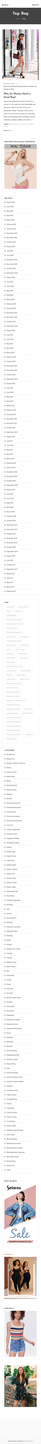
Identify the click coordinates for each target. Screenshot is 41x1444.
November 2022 (12, 370)
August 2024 (11, 277)
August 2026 (11, 202)
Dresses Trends (12, 834)
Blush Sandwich (12, 785)
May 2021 (10, 450)
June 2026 (10, 206)
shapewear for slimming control (16, 700)
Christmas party (11, 645)
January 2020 (11, 520)
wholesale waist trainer (13, 734)
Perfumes (10, 989)
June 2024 (10, 286)
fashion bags (11, 851)
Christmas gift (11, 812)
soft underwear (12, 1050)
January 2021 (11, 467)
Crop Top (10, 825)
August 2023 (11, 330)
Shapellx (8, 1254)
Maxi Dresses (11, 966)
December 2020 (12, 472)
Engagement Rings (13, 838)
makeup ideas (20, 675)
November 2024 (12, 264)
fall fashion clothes (13, 843)
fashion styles (11, 658)
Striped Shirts (11, 1064)
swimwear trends (12, 1090)
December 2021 (12, 419)
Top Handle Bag (12, 1099)
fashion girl (10, 653)
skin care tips (29, 709)
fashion (9, 649)
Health (9, 940)
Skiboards (10, 1042)
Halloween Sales (12, 931)
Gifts (8, 909)
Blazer (9, 781)
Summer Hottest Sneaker (15, 1081)
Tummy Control (12, 1112)
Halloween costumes (13, 927)
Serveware (10, 1011)
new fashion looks (12, 687)
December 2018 (12, 538)
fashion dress (20, 649)
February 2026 (11, 224)
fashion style (22, 653)
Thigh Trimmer (12, 1095)
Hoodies (9, 944)
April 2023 (10, 348)
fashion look (11, 874)
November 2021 (12, 423)
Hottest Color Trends (13, 949)
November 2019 (12, 529)
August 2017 (11, 573)
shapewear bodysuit (13, 1019)
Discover (7, 130)
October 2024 (11, 268)
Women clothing (12, 739)
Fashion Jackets (12, 869)
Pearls (9, 984)
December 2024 (12, 260)
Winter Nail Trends (13, 1157)
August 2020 (11, 489)
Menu (6, 5)
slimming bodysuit (12, 713)
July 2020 (10, 494)
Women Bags (11, 1161)
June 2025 (10, 255)
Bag (10, 124)
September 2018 (12, 551)
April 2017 (10, 582)
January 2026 (11, 229)
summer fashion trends (14, 1077)
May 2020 (10, 503)
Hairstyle (9, 922)
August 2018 (11, 556)
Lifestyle (9, 953)
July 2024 (10, 282)
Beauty (15, 86)
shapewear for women (13, 705)
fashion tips (24, 124)
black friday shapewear (14, 632)
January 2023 (11, 361)
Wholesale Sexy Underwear (16, 1152)
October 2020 (11, 481)
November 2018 (12, 543)
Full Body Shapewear (13, 900)
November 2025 (12, 237)
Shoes (9, 1033)
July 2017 (10, 578)
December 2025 (12, 233)
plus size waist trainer (13, 692)
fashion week (11, 887)
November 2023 (12, 317)
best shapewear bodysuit (14, 619)
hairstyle (9, 675)
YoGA (8, 1170)
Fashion (9, 847)
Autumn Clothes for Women (16, 763)
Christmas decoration (14, 807)
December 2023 (12, 313)
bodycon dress (11, 636)
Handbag (10, 935)
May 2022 (10, 397)
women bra (10, 1165)
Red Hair (9, 1002)
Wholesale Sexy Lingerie (15, 1148)
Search (34, 5)
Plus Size (10, 993)
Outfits (9, 980)
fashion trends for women (14, 666)
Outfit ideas (10, 975)
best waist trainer (12, 628)
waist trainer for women (14, 717)
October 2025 (11, 242)
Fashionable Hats (12, 891)
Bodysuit (9, 794)
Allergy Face (11, 759)
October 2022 (11, 374)
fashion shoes (11, 878)
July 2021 (10, 441)
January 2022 (11, 414)
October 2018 (11, 547)
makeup (9, 958)
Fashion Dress (11, 856)
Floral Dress (10, 896)
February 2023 (11, 357)
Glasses (9, 913)
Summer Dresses (12, 1073)
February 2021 (11, 463)
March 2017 (11, 587)
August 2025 (11, 246)
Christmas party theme (14, 821)
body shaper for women (14, 641)
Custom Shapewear (13, 829)
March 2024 (11, 299)
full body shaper (26, 671)
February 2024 (11, 304)
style (8, 1068)
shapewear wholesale (13, 709)
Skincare (9, 1046)
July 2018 (10, 560)
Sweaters (10, 1086)
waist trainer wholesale (13, 722)
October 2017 (11, 565)
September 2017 (12, 569)
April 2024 (10, 295)
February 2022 (11, 410)
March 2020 (11, 512)
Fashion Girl (33, 86)
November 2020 (12, 476)
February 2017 (11, 591)
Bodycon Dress (12, 790)
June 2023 (10, 339)
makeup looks (11, 679)
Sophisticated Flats (13, 1055)
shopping (10, 1037)
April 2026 (10, 215)
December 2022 (12, 366)
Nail (8, 971)
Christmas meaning (13, 816)
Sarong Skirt (11, 1006)
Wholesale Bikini (12, 1139)
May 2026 (10, 211)
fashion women (11, 671)
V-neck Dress (11, 1121)
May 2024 (10, 290)
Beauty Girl (16, 124)
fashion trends (11, 662)
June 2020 (10, 498)
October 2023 (11, 321)
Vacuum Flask (11, 1126)
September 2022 (12, 379)
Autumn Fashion (24, 607)
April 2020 (10, 507)
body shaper (24, 636)
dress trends (24, 645)
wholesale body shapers (14, 726)
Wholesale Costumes (14, 1143)
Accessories (8, 86)
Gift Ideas (10, 905)
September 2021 (12, 432)
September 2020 (12, 485)
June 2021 (10, 445)
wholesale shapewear (13, 730)
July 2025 (10, 251)
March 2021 (11, 459)
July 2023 (10, 335)
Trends (9, 1103)
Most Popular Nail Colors (14, 683)
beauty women (23, 86)
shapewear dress (12, 1024)
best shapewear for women (15, 624)
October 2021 (11, 428)
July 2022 (10, 388)
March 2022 (11, 405)
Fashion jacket (11, 865)
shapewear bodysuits (13, 696)
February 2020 (11, 516)
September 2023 (12, 326)
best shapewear (11, 615)
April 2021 (10, 454)
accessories (10, 607)
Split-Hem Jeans (12, 1059)
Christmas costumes (13, 803)
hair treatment (11, 918)
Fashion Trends (9, 89)
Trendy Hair (10, 1108)
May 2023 (10, 344)
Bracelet (9, 798)
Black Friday (11, 776)
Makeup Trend (24, 679)
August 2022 (11, 383)
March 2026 (11, 220)
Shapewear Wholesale (14, 1028)
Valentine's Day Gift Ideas (15, 1130)
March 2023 (11, 352)
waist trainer (11, 1134)
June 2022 (10, 392)
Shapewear (10, 1015)
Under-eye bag (11, 1117)
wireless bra (29, 734)
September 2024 (12, 273)
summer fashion (27, 713)
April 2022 (10, 401)
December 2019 (12, 525)
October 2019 (11, 534)
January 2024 (11, 308)
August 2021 (11, 436)
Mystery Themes (28, 1441)
